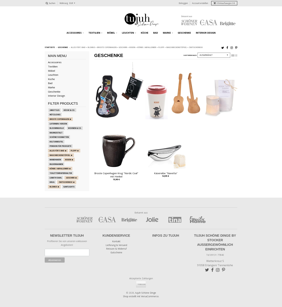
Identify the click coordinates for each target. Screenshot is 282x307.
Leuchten (128, 32)
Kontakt (116, 241)
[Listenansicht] (236, 55)
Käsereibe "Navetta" (165, 173)
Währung (64, 3)
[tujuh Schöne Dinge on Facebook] (227, 47)
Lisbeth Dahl (56, 178)
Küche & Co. (69, 110)
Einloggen (183, 3)
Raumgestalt (56, 133)
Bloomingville (57, 128)
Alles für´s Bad (57, 151)
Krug (52, 182)
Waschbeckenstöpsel (60, 155)
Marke (167, 32)
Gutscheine (116, 252)
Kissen (68, 159)
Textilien (94, 32)
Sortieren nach (190, 55)
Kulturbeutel (56, 142)
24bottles (54, 110)
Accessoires (74, 32)
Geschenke (184, 32)
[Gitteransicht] (232, 55)
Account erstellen (200, 3)
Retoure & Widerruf (116, 248)
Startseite (50, 47)
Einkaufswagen (226, 3)
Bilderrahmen (56, 164)
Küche (144, 32)
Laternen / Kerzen (58, 124)
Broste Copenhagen (59, 119)
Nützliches (55, 114)
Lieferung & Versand (116, 245)
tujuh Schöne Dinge (145, 292)
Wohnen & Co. (74, 128)
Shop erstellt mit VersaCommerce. (141, 296)
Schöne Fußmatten (59, 137)
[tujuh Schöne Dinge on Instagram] (231, 47)
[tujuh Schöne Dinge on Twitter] (222, 47)
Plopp (74, 151)
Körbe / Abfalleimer (59, 168)
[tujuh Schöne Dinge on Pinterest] (236, 47)
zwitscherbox (65, 182)
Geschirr (70, 178)
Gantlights (68, 187)
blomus (53, 187)
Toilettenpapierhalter (61, 173)
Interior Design (206, 32)
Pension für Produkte (60, 146)
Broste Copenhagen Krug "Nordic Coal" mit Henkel (116, 175)
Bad (155, 32)
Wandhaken (55, 159)
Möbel (111, 32)
